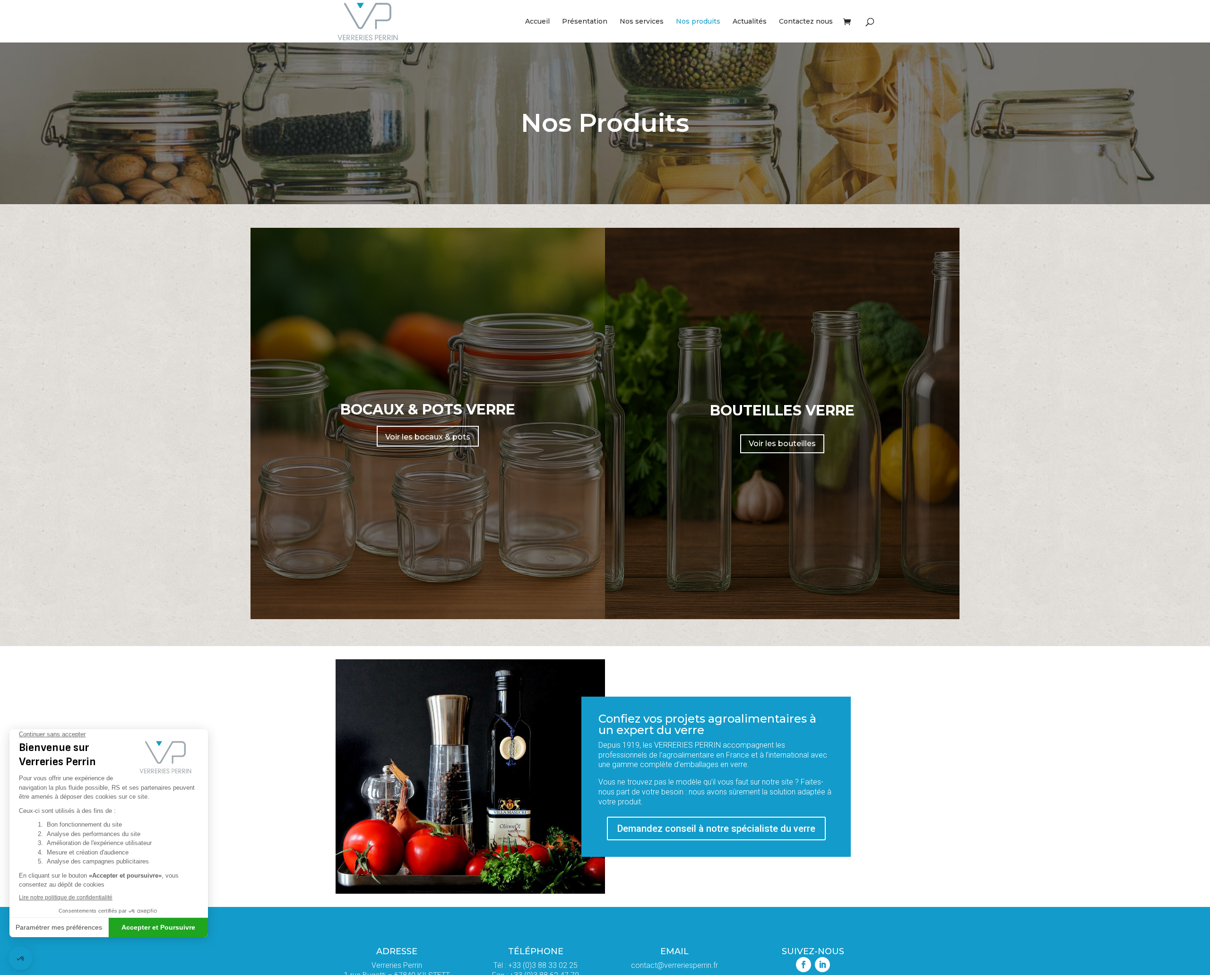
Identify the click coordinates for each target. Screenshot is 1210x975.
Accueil (537, 22)
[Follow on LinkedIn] (822, 964)
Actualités (750, 22)
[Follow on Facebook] (803, 964)
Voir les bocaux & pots (427, 436)
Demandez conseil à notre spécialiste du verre (716, 828)
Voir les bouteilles (782, 443)
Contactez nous (806, 22)
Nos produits (698, 22)
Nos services (642, 22)
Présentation (584, 22)
